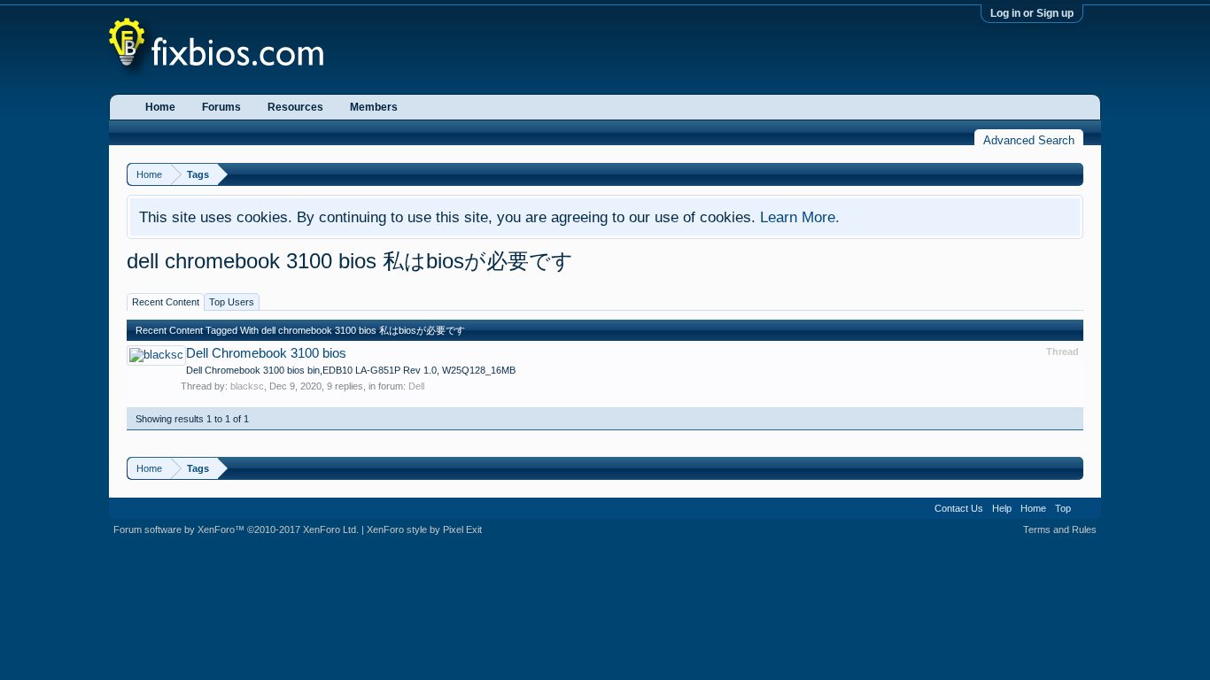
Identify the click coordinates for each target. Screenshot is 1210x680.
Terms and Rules (1060, 529)
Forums (221, 107)
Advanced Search (1028, 140)
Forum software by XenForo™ (236, 529)
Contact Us (959, 508)
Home (160, 107)
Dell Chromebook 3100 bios (266, 353)
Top (1063, 508)
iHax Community (605, 502)
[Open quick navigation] (1072, 174)
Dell (416, 386)
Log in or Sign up (1032, 13)
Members (374, 107)
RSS (1086, 508)
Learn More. (800, 217)
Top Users (231, 302)
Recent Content (165, 302)
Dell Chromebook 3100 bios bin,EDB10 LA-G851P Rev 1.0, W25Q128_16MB (351, 370)
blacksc (247, 386)
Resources (295, 107)
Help (1002, 508)
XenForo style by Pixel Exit (424, 529)
